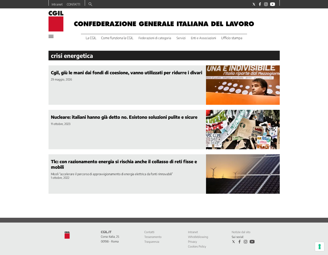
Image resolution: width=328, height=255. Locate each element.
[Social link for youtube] (272, 4)
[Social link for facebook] (260, 4)
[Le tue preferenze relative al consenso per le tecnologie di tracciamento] (319, 246)
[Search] (90, 4)
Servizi (181, 38)
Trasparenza (151, 241)
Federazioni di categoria (155, 38)
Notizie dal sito (241, 232)
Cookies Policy (197, 246)
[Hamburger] (51, 36)
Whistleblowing (198, 237)
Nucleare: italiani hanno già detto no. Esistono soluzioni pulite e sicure (124, 117)
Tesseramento (153, 237)
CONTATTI (73, 4)
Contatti (149, 232)
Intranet (57, 4)
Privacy (192, 241)
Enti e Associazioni (203, 38)
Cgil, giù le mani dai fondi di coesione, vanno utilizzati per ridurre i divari (126, 72)
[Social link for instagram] (266, 4)
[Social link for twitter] (254, 4)
